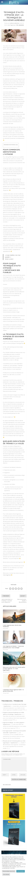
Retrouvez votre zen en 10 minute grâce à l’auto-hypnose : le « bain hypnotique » (14, 669)
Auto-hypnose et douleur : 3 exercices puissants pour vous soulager (13, 646)
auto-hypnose (7, 575)
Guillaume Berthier (14, 23)
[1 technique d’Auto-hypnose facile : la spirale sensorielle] (14, 680)
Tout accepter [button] (20, 871)
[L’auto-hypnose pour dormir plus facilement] (14, 616)
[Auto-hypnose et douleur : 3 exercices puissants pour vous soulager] (14, 637)
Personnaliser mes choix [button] (9, 871)
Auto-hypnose (11, 25)
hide (16, 144)
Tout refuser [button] (6, 874)
